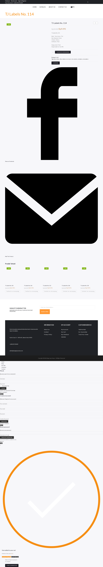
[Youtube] (74, 315)
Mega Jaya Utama (51, 358)
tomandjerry (85, 59)
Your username (3, 403)
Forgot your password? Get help (7, 390)
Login (3, 388)
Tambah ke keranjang (62, 52)
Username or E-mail (4, 435)
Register (4, 421)
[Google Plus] (92, 2)
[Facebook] (90, 2)
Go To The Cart (15, 556)
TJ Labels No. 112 (47, 285)
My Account (14, 1)
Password (2, 383)
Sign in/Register (22, 1)
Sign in (1, 425)
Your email (2, 408)
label (55, 59)
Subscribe (44, 311)
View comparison (12, 565)
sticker (57, 59)
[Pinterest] (95, 2)
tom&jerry (80, 59)
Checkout (7, 1)
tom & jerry (68, 59)
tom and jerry (75, 59)
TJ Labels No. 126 (28, 285)
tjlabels (64, 59)
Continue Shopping (6, 556)
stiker (61, 59)
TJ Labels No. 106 (66, 285)
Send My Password (7, 437)
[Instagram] (97, 2)
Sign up (1, 394)
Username (2, 378)
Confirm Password (4, 419)
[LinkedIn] (74, 311)
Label (57, 57)
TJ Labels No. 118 (85, 285)
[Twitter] (88, 2)
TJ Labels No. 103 (9, 285)
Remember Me (5, 386)
